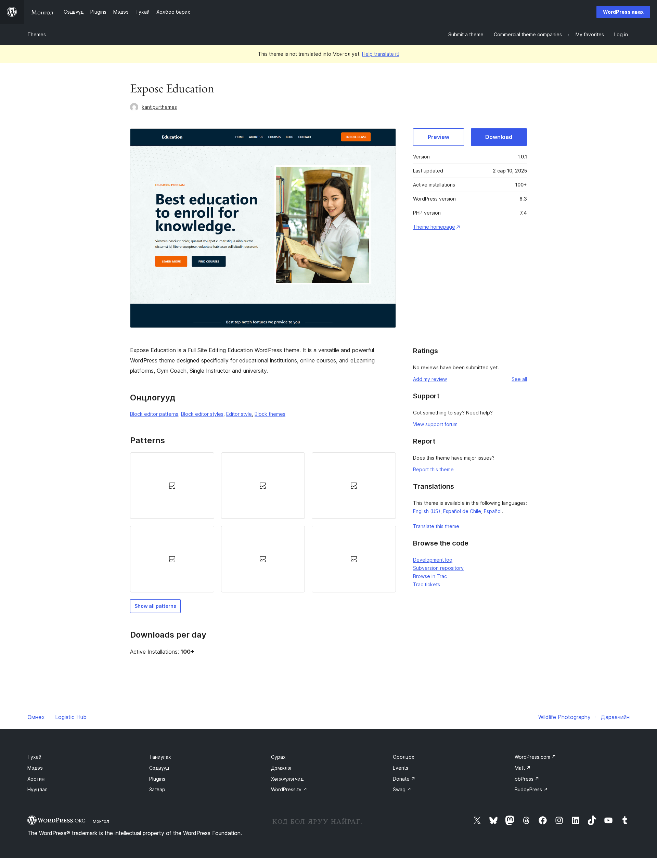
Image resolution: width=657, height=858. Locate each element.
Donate (404, 779)
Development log (432, 560)
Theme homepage (434, 227)
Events (400, 768)
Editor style (239, 414)
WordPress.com (535, 757)
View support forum (435, 424)
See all (519, 379)
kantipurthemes (159, 107)
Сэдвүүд (159, 768)
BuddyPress (531, 789)
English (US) (426, 511)
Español (493, 511)
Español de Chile (462, 511)
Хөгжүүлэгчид (287, 779)
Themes (36, 34)
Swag (402, 789)
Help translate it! (380, 54)
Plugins (157, 779)
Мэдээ (35, 768)
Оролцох (403, 757)
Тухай (34, 757)
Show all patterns (155, 606)
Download (498, 136)
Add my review (430, 379)
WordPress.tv (289, 789)
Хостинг (37, 779)
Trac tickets (426, 584)
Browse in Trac (430, 576)
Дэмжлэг (281, 768)
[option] (172, 485)
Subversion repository (438, 568)
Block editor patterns (154, 414)
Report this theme (433, 469)
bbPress (527, 779)
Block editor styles (202, 414)
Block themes (270, 414)
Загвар (157, 789)
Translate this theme (436, 526)
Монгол (101, 821)
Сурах (278, 757)
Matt (523, 768)
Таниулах (160, 757)
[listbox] (263, 522)
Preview (438, 136)
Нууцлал (37, 789)
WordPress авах (623, 12)
